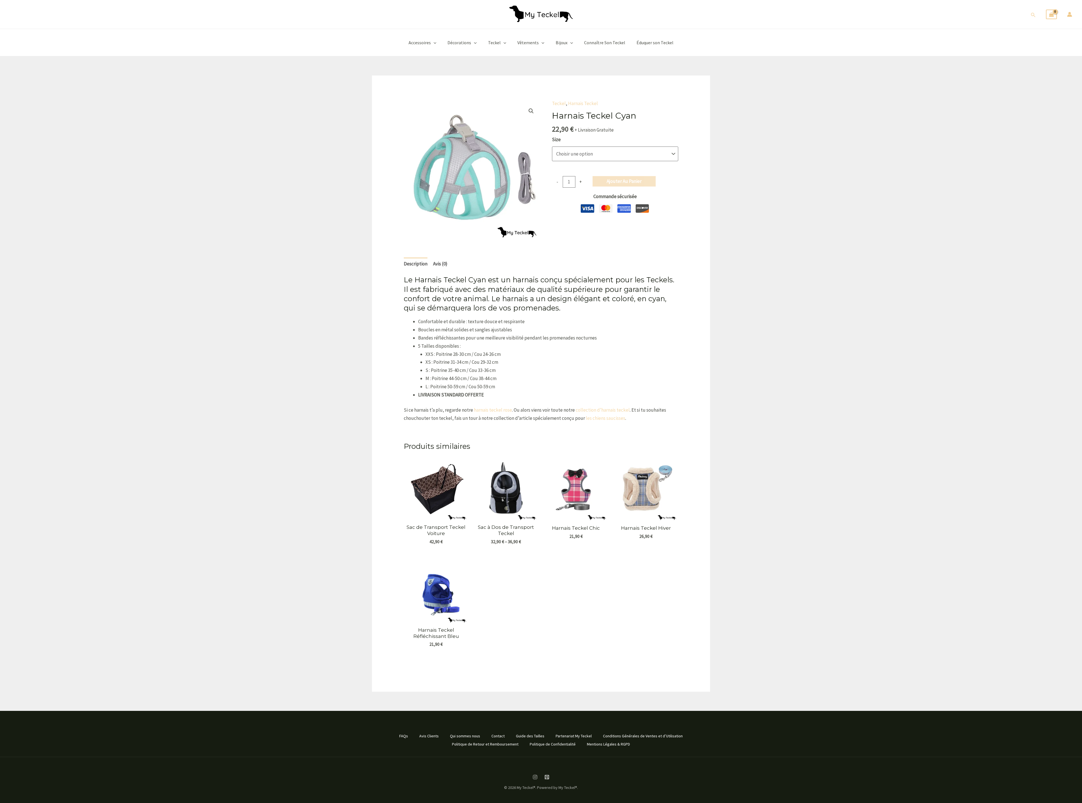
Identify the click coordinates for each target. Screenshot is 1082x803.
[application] (433, 42)
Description (415, 264)
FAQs (403, 735)
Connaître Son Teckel (604, 42)
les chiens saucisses (605, 418)
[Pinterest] (546, 777)
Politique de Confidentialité (553, 744)
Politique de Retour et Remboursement (485, 744)
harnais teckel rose (493, 410)
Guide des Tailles (530, 735)
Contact (498, 735)
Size (556, 139)
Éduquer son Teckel (655, 42)
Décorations (459, 42)
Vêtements (528, 42)
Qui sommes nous (465, 735)
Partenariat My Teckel (574, 735)
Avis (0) (440, 264)
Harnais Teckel (583, 103)
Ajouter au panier (624, 181)
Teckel (494, 42)
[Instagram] (535, 777)
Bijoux (561, 42)
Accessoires (420, 42)
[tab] (415, 264)
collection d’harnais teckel (603, 410)
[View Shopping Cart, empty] (1051, 14)
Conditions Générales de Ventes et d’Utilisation (643, 735)
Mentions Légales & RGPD (608, 744)
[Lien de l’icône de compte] (1069, 14)
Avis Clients (429, 735)
